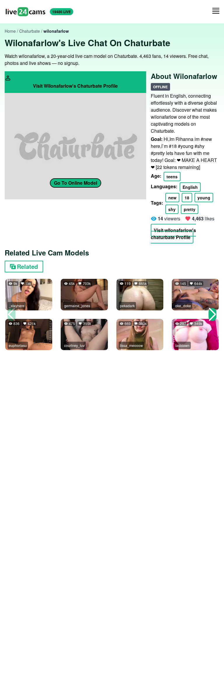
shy (172, 209)
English (190, 187)
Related (27, 266)
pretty (189, 209)
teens (172, 176)
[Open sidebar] (215, 10)
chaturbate (29, 31)
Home (10, 31)
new (172, 198)
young (203, 198)
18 (187, 198)
